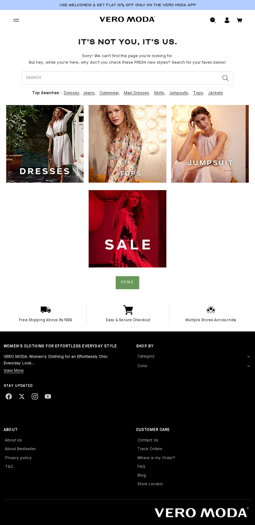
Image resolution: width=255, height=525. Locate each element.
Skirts (159, 93)
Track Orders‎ (149, 449)
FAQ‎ (141, 467)
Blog (141, 475)
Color (142, 366)
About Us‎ (13, 440)
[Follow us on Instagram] (35, 396)
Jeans (89, 93)
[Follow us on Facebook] (8, 396)
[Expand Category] (248, 357)
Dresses (71, 93)
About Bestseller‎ (20, 449)
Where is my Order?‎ (156, 458)
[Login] (227, 20)
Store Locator (150, 484)
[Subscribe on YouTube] (48, 396)
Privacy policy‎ (18, 458)
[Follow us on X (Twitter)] (22, 396)
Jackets (215, 93)
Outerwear (109, 93)
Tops (198, 93)
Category (146, 356)
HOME (127, 282)
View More (14, 371)
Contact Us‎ (147, 440)
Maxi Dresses (136, 93)
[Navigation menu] (16, 20)
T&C (9, 467)
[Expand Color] (248, 366)
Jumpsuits (178, 93)
